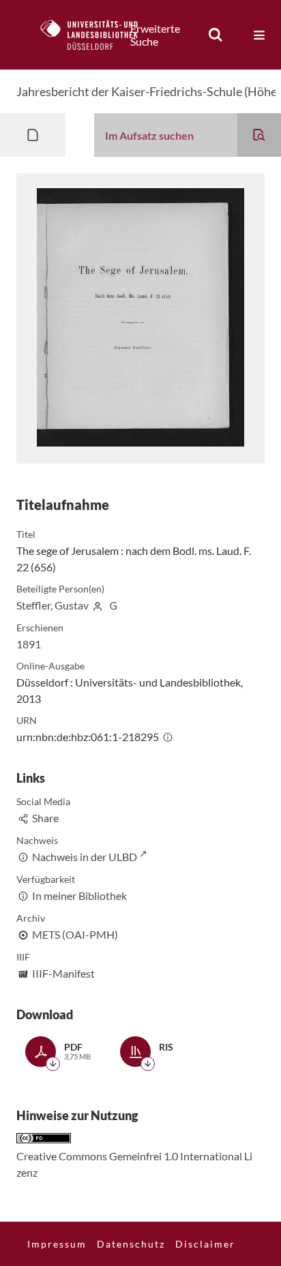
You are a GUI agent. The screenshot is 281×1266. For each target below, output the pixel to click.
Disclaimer (205, 1244)
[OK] (215, 35)
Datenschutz (131, 1244)
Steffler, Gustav (52, 605)
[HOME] (96, 35)
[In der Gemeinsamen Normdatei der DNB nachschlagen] (113, 605)
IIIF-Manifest (63, 973)
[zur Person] (97, 605)
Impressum (57, 1244)
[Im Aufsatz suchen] (259, 135)
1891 (28, 643)
